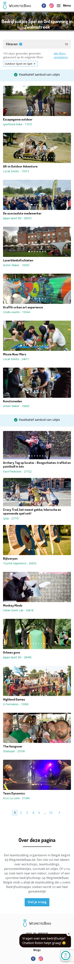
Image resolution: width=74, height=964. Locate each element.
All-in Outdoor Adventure (20, 166)
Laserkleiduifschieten (18, 260)
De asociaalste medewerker (22, 213)
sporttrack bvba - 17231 (17, 124)
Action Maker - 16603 (16, 406)
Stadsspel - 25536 (14, 751)
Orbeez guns (11, 652)
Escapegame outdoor (17, 119)
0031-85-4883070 (37, 933)
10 (43, 157)
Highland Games (14, 699)
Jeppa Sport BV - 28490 (17, 657)
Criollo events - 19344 (16, 312)
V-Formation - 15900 (15, 704)
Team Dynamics (14, 793)
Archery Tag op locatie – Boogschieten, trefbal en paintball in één (37, 464)
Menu (67, 5)
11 (46, 157)
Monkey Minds (12, 605)
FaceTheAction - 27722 (17, 471)
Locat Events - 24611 (16, 359)
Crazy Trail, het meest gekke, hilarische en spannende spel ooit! (32, 511)
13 (51, 157)
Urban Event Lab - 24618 (18, 610)
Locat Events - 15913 (16, 171)
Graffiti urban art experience (23, 307)
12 (49, 157)
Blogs (37, 950)
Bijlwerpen (10, 558)
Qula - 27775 (11, 518)
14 (54, 157)
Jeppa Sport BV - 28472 (17, 218)
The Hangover (12, 746)
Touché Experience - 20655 (19, 563)
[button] (37, 44)
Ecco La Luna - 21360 (16, 798)
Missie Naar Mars (14, 354)
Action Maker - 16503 (16, 265)
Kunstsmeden (12, 401)
